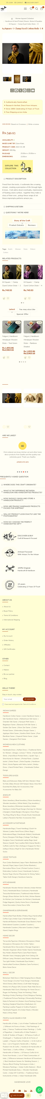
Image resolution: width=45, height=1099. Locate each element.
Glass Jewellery (8, 800)
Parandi (12, 818)
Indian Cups (17, 919)
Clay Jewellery (33, 803)
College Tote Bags (31, 837)
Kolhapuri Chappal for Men (30, 846)
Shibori (32, 249)
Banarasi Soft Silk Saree (26, 725)
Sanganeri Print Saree (18, 739)
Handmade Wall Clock (11, 990)
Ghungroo (26, 812)
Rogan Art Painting (10, 992)
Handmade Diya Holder (24, 961)
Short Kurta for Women (11, 759)
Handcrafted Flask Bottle (12, 916)
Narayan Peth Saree (26, 722)
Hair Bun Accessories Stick (26, 818)
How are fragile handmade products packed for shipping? (21, 507)
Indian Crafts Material (27, 1067)
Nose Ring (34, 812)
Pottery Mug (27, 916)
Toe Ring (6, 815)
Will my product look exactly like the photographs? (22, 515)
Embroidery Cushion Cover (12, 871)
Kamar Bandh (34, 843)
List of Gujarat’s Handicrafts (18, 1044)
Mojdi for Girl (20, 849)
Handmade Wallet (24, 834)
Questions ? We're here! (17, 212)
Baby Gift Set (23, 781)
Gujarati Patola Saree (24, 736)
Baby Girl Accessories (21, 787)
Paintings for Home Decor (30, 990)
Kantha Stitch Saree (27, 733)
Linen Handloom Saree (30, 716)
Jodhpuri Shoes (8, 849)
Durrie (16, 874)
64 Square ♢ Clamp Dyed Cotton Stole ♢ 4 (33, 284)
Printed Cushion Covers (30, 868)
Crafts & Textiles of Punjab (13, 1035)
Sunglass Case (8, 840)
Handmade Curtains (30, 871)
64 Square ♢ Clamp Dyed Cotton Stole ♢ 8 (11, 412)
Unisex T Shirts (25, 753)
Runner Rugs (7, 874)
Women (18, 249)
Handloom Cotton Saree (12, 716)
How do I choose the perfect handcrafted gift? (17, 523)
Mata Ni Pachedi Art (10, 1001)
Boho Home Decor (9, 967)
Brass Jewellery (8, 806)
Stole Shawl (13, 761)
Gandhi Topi (13, 843)
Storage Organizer (32, 947)
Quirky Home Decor (22, 902)
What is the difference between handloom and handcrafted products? (22, 492)
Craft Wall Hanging (31, 984)
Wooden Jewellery (9, 803)
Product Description (16, 179)
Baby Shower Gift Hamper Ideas (21, 784)
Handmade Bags (9, 828)
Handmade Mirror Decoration (13, 947)
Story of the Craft (22, 220)
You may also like (27, 309)
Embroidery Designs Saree (24, 730)
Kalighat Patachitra (17, 1004)
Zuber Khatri (20, 144)
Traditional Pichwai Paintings (14, 998)
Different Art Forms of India (15, 1026)
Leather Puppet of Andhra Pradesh (23, 1007)
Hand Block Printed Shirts (18, 756)
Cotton (5, 252)
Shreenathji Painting (33, 998)
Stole (25, 249)
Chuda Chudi (26, 815)
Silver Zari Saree (24, 727)
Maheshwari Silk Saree (28, 719)
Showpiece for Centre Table (22, 944)
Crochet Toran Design (22, 981)
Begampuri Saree (9, 725)
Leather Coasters (26, 925)
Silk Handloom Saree (10, 719)
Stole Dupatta (25, 761)
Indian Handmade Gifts (28, 1076)
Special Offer (22, 314)
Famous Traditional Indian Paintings (21, 1029)
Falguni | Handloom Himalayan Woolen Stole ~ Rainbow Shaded (31, 341)
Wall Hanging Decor (27, 978)
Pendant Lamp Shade (22, 958)
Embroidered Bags (9, 834)
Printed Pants (27, 759)
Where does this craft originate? (19, 485)
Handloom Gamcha (25, 877)
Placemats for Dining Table (29, 874)
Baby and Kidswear (10, 781)
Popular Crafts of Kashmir (19, 1041)
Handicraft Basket (9, 922)
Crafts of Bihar (18, 1050)
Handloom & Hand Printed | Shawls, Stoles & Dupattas (23, 21)
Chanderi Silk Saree (10, 722)
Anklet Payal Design (18, 809)
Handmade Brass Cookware (18, 891)
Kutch (10, 249)
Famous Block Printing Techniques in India (18, 1064)
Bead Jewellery (21, 800)
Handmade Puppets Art (11, 1010)
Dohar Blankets (30, 865)
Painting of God (21, 995)
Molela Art (7, 987)
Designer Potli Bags (15, 837)
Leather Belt (23, 843)
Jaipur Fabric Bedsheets (29, 862)
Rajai (11, 865)
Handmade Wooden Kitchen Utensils (16, 888)
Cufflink (6, 846)
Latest (12, 309)
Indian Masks (26, 1010)
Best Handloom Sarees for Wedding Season (21, 1061)
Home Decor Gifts (23, 905)
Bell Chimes (18, 984)
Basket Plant (17, 953)
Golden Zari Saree (9, 727)
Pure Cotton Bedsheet (11, 862)
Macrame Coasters (26, 927)
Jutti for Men (14, 846)
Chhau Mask (12, 1013)
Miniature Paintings (10, 1067)
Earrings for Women (34, 809)
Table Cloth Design (10, 877)
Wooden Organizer (10, 950)
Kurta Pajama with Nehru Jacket (20, 764)
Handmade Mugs (29, 919)
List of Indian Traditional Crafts (31, 1023)
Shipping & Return (14, 207)
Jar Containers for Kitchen (21, 899)
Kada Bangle (16, 812)
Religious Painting (35, 995)
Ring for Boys (15, 815)
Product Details (16, 225)
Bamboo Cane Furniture (29, 964)
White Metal (22, 803)
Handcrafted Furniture (11, 964)
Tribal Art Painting (24, 992)
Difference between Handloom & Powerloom (25, 1058)
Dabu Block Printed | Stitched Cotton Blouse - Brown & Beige (33, 414)
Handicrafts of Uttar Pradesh (25, 1032)
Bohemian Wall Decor (11, 978)
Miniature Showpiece (26, 941)
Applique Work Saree (11, 733)
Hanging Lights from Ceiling (25, 956)
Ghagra (15, 753)
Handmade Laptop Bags (24, 840)
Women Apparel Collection (24, 19)
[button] (21, 302)
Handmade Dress (9, 750)
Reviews (32, 225)
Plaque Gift (16, 987)
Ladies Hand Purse (17, 831)
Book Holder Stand (25, 950)
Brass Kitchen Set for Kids (18, 896)
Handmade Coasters (10, 927)
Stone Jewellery (34, 800)
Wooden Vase (8, 956)
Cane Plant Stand (29, 953)
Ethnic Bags (29, 831)
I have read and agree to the (20, 704)
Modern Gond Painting (27, 1001)
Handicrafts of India (10, 1023)
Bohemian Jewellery (23, 806)
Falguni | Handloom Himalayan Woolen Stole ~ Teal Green (10, 339)
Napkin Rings (13, 930)
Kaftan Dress (22, 750)
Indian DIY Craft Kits (16, 1073)
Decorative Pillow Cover (12, 868)
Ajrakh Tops (33, 756)
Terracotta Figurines (10, 941)
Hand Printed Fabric (16, 767)
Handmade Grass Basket (26, 922)
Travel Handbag (22, 828)
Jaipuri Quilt (18, 865)
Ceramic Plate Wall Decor (30, 987)
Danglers (7, 812)
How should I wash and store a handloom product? (19, 499)
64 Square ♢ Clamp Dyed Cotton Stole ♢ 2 (11, 284)
